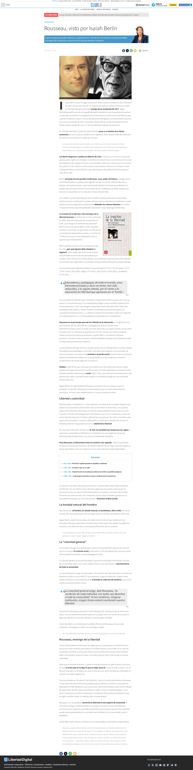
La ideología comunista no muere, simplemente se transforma (89, 476)
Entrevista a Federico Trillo (65, 1)
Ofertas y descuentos (103, 9)
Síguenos (145, 50)
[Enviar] (131, 50)
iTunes (175, 765)
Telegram (171, 765)
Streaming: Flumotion (37, 767)
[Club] (96, 5)
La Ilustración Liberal (87, 9)
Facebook (148, 765)
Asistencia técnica (60, 764)
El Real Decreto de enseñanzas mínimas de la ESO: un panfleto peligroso (92, 472)
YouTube (160, 765)
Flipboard (167, 765)
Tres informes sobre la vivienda (89, 1)
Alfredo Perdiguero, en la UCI (117, 1)
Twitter (152, 765)
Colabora (173, 5)
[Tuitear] (127, 50)
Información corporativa (13, 764)
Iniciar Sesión (184, 5)
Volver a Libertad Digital (142, 5)
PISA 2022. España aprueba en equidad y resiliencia (85, 463)
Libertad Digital (75, 760)
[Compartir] (123, 50)
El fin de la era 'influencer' (104, 1)
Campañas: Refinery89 (10, 767)
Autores (72, 764)
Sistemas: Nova (48, 767)
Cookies (48, 764)
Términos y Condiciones (34, 764)
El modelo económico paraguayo (133, 1)
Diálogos (115, 9)
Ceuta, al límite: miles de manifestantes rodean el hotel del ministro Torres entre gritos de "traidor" (99, 15)
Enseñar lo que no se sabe (76, 468)
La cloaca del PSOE (76, 1)
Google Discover (164, 765)
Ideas (76, 9)
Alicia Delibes (49, 22)
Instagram (156, 765)
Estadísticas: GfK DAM (23, 767)
